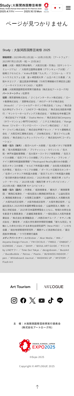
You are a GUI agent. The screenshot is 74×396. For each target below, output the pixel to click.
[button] (57, 8)
